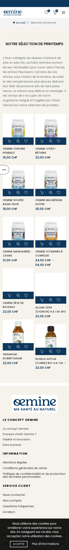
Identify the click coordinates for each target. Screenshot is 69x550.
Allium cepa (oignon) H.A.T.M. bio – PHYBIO (50, 311)
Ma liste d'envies (48, 11)
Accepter (18, 544)
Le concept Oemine (16, 429)
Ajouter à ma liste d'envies (26, 141)
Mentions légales (15, 462)
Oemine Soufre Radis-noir (13, 202)
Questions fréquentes (18, 506)
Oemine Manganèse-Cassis (17, 253)
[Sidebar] (4, 169)
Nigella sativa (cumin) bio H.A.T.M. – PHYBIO (50, 363)
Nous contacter (14, 495)
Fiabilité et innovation (16, 439)
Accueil (20, 23)
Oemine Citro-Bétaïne (45, 151)
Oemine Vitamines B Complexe (49, 253)
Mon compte (12, 500)
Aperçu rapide (18, 141)
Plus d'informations (45, 544)
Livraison (9, 512)
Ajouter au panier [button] (9, 141)
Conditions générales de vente (25, 468)
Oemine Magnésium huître (48, 202)
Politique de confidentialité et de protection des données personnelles (34, 475)
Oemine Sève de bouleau (13, 305)
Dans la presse (12, 445)
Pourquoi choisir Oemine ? (19, 434)
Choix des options (42, 244)
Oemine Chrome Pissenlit (14, 151)
